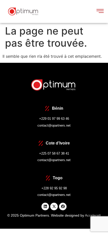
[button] (100, 11)
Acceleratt (93, 215)
